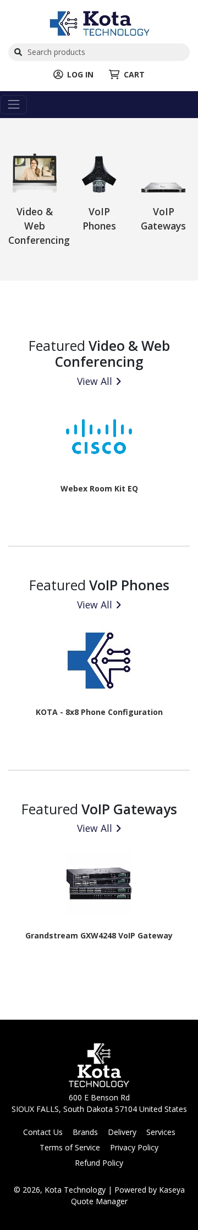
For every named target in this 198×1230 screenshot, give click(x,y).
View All (94, 381)
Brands (85, 1132)
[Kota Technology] (99, 22)
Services (160, 1132)
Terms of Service (70, 1147)
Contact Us (43, 1132)
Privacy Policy (134, 1147)
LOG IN (80, 74)
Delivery (122, 1132)
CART (134, 74)
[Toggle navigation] (13, 104)
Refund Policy (99, 1163)
